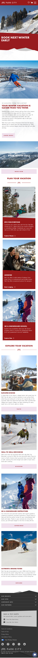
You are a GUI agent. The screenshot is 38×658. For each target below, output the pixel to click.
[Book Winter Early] (19, 157)
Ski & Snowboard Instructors (14, 511)
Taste (19, 409)
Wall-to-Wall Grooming (12, 452)
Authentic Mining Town (11, 569)
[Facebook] (9, 644)
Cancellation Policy (6, 637)
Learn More (8, 135)
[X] (20, 644)
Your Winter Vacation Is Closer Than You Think (16, 106)
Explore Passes (9, 236)
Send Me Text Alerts (12, 622)
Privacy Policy (5, 634)
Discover (19, 466)
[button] (29, 2)
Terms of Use (5, 631)
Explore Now (8, 338)
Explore (19, 583)
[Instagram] (14, 644)
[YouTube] (25, 644)
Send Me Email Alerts (12, 619)
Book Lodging (10, 287)
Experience (19, 525)
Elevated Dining (8, 393)
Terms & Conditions (6, 629)
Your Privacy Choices (11, 640)
